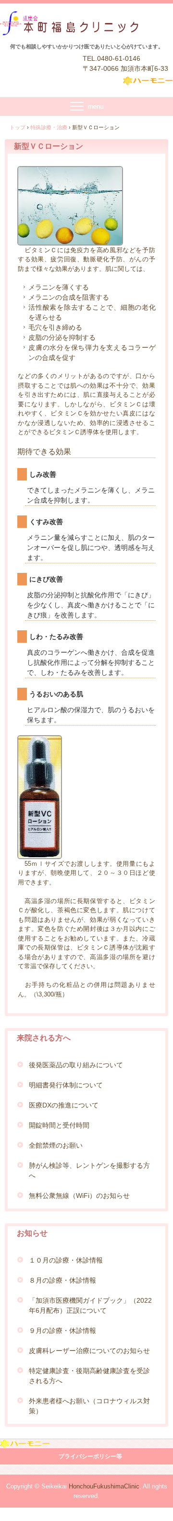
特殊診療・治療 (48, 127)
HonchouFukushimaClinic (104, 1486)
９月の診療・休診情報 (62, 1330)
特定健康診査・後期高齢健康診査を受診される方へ (89, 1376)
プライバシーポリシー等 (90, 1456)
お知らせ (32, 1233)
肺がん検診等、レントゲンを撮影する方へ (89, 1170)
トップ (17, 127)
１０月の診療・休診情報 (66, 1260)
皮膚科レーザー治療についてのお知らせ (89, 1350)
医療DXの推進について (64, 1105)
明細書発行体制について (66, 1085)
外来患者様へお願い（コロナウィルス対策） (89, 1406)
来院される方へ (44, 1038)
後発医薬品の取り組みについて (76, 1065)
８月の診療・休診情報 (62, 1280)
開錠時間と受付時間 (59, 1125)
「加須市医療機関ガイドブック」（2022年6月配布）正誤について (90, 1305)
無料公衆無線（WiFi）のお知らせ (79, 1195)
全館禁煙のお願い (56, 1145)
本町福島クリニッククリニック (81, 24)
